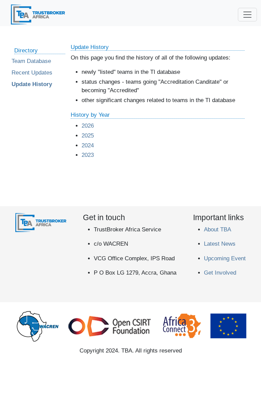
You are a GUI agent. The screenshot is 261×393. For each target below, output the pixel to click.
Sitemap (142, 197)
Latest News (220, 244)
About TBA (217, 229)
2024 (88, 145)
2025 (88, 135)
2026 (88, 125)
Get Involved (220, 272)
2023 (88, 155)
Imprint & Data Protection (101, 197)
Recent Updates (32, 72)
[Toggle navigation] (247, 14)
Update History (32, 84)
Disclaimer (57, 197)
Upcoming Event (225, 258)
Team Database (31, 61)
